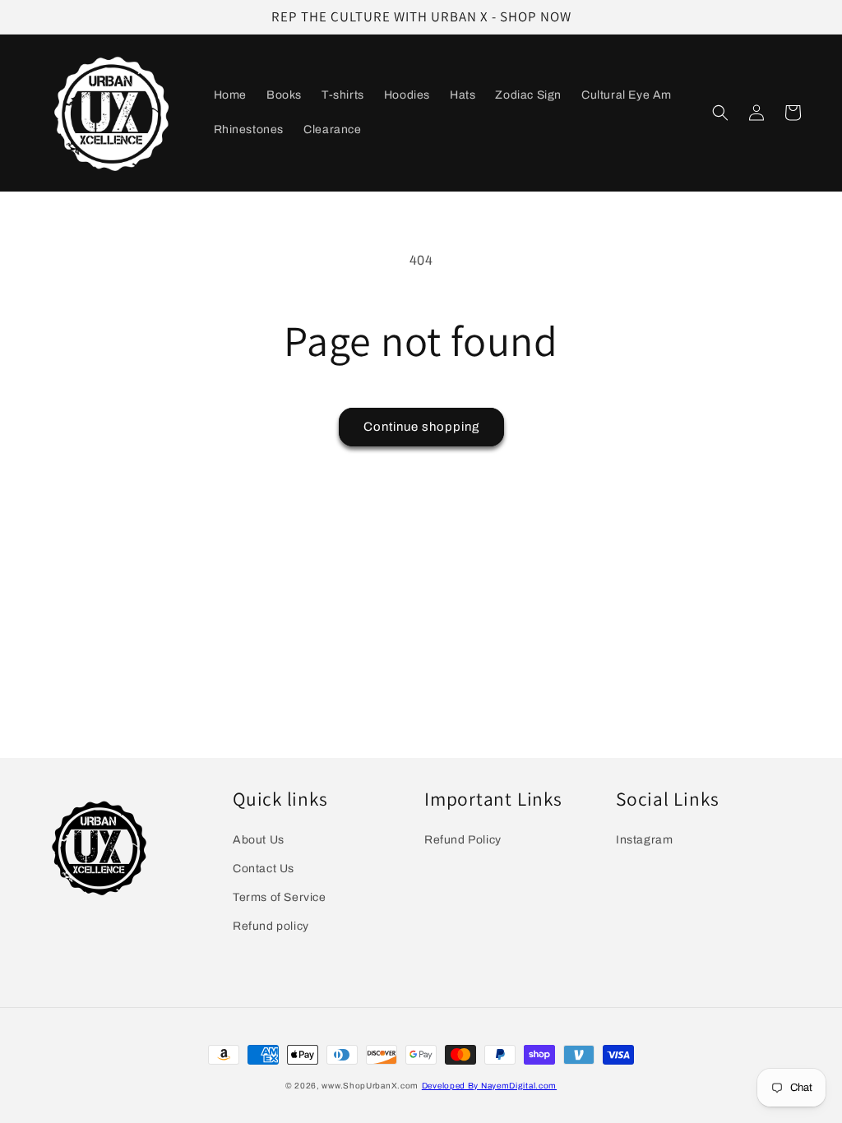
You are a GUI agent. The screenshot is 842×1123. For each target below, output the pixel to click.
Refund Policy (463, 840)
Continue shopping (421, 426)
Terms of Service (279, 897)
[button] (720, 113)
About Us (259, 840)
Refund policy (271, 926)
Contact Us (263, 868)
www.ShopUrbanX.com (370, 1085)
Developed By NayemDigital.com (489, 1085)
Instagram (644, 840)
